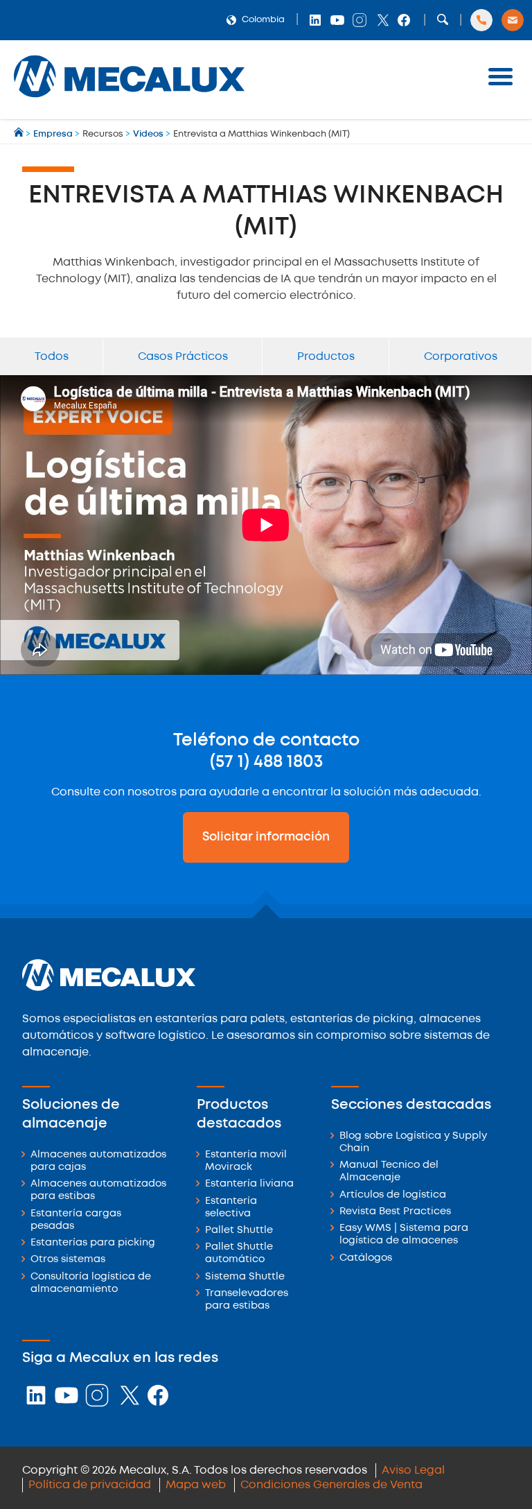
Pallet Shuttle (239, 1230)
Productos (326, 357)
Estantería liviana (249, 1184)
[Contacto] (513, 20)
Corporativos (460, 357)
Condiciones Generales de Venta (331, 1485)
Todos (52, 357)
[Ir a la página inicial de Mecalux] (20, 134)
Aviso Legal (413, 1470)
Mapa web (196, 1485)
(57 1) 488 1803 (266, 762)
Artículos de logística (392, 1195)
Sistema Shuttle (245, 1277)
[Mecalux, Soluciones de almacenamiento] (129, 101)
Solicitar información (266, 837)
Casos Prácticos (183, 357)
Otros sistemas (67, 1259)
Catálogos (365, 1258)
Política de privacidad (89, 1485)
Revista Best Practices (395, 1211)
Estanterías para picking (92, 1243)
